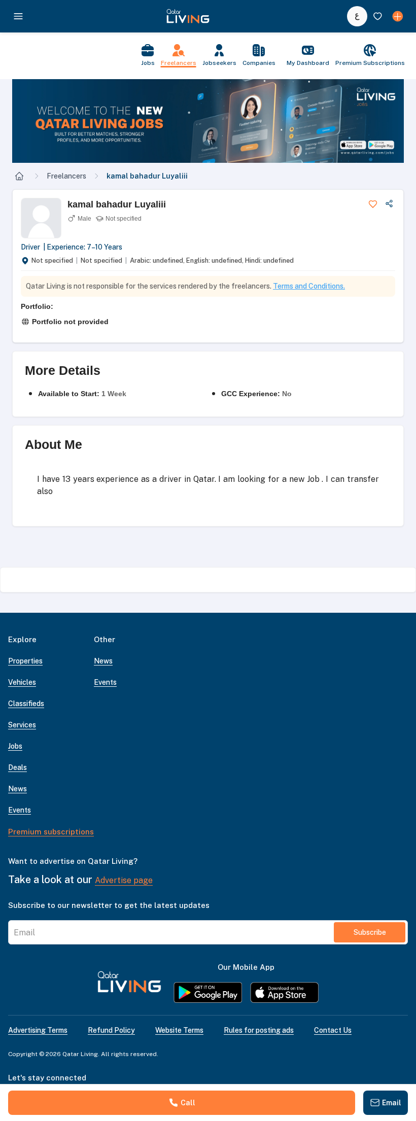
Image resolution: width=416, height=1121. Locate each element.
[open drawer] (18, 16)
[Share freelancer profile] (389, 204)
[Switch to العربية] (357, 16)
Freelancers (66, 176)
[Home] (19, 176)
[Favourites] (377, 16)
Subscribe (370, 932)
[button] (208, 121)
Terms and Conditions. (309, 286)
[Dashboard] (398, 16)
